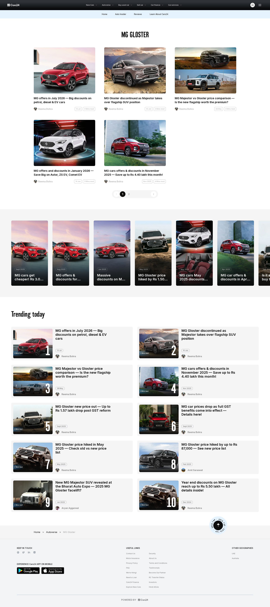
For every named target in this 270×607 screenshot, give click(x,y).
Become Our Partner (157, 573)
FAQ (128, 568)
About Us (153, 558)
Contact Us (130, 553)
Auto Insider (120, 14)
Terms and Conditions (158, 563)
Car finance (155, 5)
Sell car (140, 5)
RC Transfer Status (156, 577)
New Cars (90, 5)
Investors (153, 582)
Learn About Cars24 (159, 14)
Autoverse (106, 5)
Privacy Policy (132, 563)
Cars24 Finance (132, 582)
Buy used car (123, 5)
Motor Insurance (133, 558)
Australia (235, 558)
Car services (173, 5)
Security (152, 553)
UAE (233, 553)
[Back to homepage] (13, 5)
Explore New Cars (133, 587)
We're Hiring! (131, 573)
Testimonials (154, 568)
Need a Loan (131, 577)
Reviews (138, 14)
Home (104, 14)
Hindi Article (154, 587)
